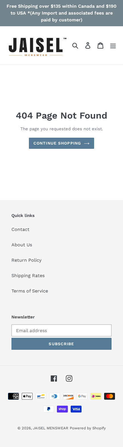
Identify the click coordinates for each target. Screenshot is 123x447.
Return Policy (26, 260)
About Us (21, 244)
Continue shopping (57, 143)
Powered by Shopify (88, 428)
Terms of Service (29, 291)
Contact (20, 229)
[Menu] (113, 45)
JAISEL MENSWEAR (50, 428)
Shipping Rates (28, 275)
